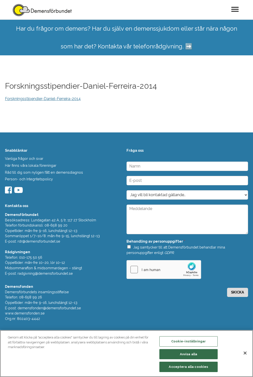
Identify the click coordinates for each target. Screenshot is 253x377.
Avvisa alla (188, 354)
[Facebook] (9, 191)
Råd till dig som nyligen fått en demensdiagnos (44, 172)
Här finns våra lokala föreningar (30, 165)
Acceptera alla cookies (188, 367)
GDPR (169, 253)
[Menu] (235, 9)
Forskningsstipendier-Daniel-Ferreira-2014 (43, 98)
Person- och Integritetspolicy (29, 179)
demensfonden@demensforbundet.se (49, 308)
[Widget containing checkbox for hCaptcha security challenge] (163, 269)
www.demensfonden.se (25, 313)
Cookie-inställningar (188, 341)
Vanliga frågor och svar (24, 158)
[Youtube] (19, 191)
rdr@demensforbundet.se (39, 241)
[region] (126, 353)
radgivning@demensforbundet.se (45, 273)
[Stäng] (245, 353)
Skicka (237, 292)
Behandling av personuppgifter (155, 241)
